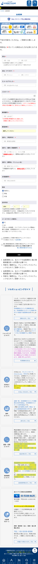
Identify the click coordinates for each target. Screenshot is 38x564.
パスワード (6, 92)
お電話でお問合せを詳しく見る (25, 541)
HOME (2, 11)
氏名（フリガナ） (8, 71)
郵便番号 (5, 112)
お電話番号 (6, 177)
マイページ (11, 563)
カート (34, 5)
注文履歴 (29, 5)
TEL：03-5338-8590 (23, 531)
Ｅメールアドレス (8, 81)
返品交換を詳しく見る (25, 454)
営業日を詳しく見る (25, 318)
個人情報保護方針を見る (24, 248)
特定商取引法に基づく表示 (19, 555)
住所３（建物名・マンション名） (12, 162)
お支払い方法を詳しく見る (25, 392)
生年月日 (5, 202)
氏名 (4, 56)
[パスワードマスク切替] (34, 95)
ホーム (4, 563)
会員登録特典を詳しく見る (25, 483)
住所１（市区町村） (9, 137)
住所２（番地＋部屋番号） (11, 148)
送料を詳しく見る (25, 421)
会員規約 (18, 240)
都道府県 (5, 127)
